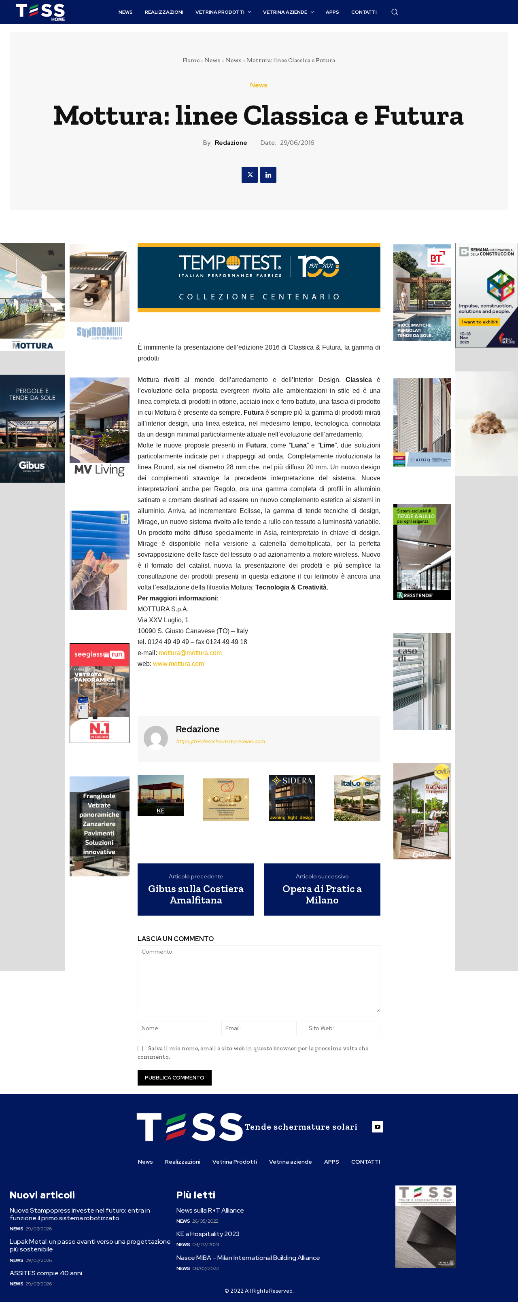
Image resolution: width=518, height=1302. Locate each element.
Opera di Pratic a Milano (322, 894)
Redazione (231, 142)
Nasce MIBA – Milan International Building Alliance (248, 1257)
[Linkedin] (268, 175)
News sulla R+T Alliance (210, 1210)
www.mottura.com (178, 663)
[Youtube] (377, 1126)
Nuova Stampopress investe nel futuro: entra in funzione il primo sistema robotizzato (80, 1214)
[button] (394, 11)
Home (191, 60)
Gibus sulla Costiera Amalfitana (196, 894)
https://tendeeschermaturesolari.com (220, 741)
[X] (250, 175)
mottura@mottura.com (190, 652)
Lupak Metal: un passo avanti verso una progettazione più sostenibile (90, 1245)
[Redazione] (156, 737)
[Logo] (40, 12)
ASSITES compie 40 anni (46, 1273)
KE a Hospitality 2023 (208, 1234)
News (213, 60)
